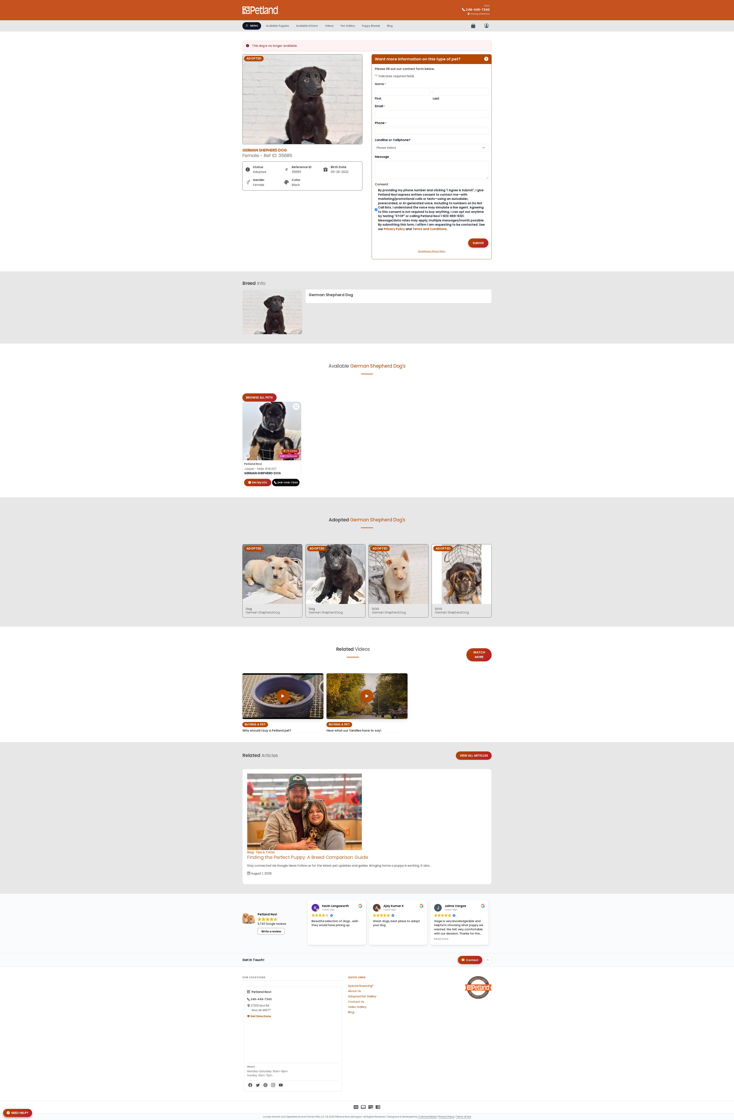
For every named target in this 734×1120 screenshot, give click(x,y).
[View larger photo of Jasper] (296, 406)
